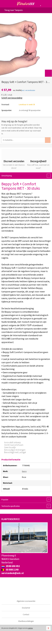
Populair (25, 499)
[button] (48, 73)
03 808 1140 (11, 569)
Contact (26, 614)
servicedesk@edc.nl (12, 573)
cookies (30, 628)
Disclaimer (26, 608)
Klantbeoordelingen (26, 621)
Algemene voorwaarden (26, 601)
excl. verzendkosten (28, 90)
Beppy (24, 471)
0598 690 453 (12, 566)
